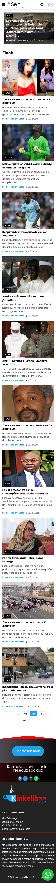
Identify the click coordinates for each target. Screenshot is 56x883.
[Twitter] (25, 778)
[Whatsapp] (36, 778)
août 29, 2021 (33, 119)
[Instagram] (30, 778)
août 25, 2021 (33, 577)
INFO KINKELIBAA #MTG (18, 40)
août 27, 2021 (33, 187)
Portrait (9, 157)
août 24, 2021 (33, 513)
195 (42, 713)
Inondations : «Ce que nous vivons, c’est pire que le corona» (27, 688)
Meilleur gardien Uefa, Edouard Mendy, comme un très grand (27, 165)
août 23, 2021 (33, 706)
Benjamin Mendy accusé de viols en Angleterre (24, 233)
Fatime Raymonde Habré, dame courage (22, 559)
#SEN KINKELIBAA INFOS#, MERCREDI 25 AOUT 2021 (27, 427)
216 (24, 720)
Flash (9, 15)
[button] (28, 751)
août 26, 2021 (33, 251)
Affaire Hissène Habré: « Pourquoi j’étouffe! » (23, 298)
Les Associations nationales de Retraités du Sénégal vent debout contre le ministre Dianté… (24, 28)
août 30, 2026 (37, 40)
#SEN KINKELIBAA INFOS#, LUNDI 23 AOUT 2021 (24, 624)
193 (25, 713)
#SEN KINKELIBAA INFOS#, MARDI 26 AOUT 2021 (25, 362)
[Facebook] (20, 778)
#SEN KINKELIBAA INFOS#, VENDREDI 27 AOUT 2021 (26, 101)
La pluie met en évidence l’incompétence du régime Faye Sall (25, 491)
